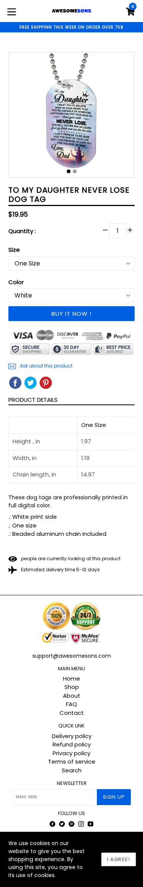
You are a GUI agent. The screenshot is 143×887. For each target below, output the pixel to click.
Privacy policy (71, 753)
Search (72, 770)
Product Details (33, 400)
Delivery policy (72, 736)
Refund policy (72, 744)
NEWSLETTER (72, 783)
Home (71, 678)
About (71, 696)
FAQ (71, 704)
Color (16, 282)
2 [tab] (75, 171)
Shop (71, 687)
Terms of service (71, 762)
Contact (71, 713)
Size (14, 250)
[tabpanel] (71, 117)
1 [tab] (69, 171)
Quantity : (22, 231)
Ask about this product (45, 366)
